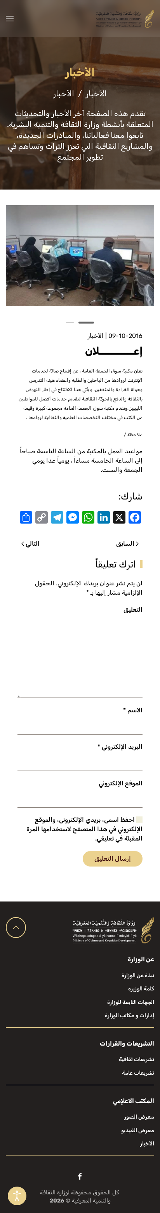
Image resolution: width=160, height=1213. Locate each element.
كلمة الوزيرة (141, 988)
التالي (33, 543)
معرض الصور (139, 1117)
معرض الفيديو (137, 1130)
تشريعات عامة (138, 1073)
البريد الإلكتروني (120, 746)
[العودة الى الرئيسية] (125, 18)
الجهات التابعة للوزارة (130, 1002)
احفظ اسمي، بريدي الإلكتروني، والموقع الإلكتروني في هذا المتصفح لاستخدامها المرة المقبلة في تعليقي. (84, 829)
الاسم (133, 710)
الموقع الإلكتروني (121, 783)
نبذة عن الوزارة (138, 975)
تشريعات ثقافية (136, 1059)
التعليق (133, 609)
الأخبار (96, 335)
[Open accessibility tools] (17, 1196)
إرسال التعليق (112, 858)
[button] (10, 18)
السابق (125, 543)
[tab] (86, 323)
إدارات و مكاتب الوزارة (129, 1015)
